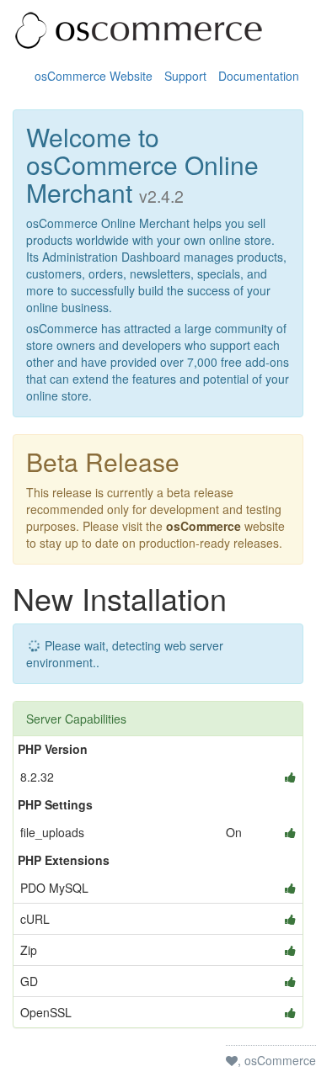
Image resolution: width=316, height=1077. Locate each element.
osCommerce (203, 525)
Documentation (258, 75)
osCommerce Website (94, 75)
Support (185, 75)
